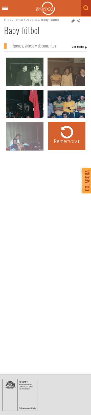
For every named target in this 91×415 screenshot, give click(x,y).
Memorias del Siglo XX (45, 8)
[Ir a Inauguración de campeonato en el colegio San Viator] (24, 117)
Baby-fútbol (50, 19)
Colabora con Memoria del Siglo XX (85, 180)
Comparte (78, 20)
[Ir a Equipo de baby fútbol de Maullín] (24, 85)
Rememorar (67, 141)
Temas (18, 19)
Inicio (8, 19)
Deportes (32, 19)
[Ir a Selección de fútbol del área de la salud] (66, 85)
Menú (5, 8)
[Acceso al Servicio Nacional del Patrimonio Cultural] (22, 409)
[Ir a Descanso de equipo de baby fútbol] (24, 150)
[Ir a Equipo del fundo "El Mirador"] (66, 117)
